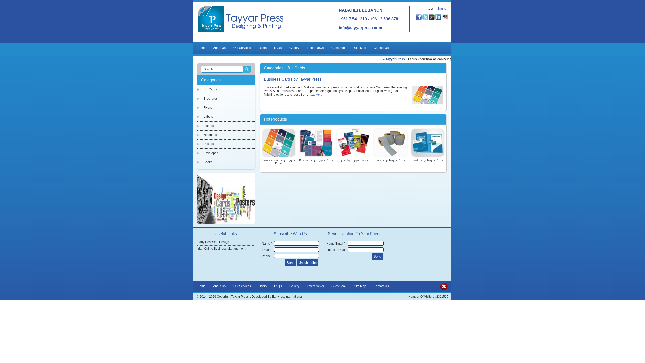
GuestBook (338, 48)
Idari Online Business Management (221, 248)
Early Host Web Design (213, 242)
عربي (430, 8)
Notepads (210, 135)
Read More (315, 94)
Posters (209, 144)
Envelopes (211, 153)
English (442, 8)
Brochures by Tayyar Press (316, 160)
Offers (263, 48)
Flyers (208, 107)
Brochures (211, 98)
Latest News (315, 48)
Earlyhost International (287, 296)
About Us (219, 48)
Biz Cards (210, 89)
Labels (208, 116)
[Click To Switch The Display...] (444, 289)
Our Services (242, 48)
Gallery (294, 48)
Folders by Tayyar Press (428, 160)
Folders (209, 126)
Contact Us (381, 48)
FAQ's (278, 48)
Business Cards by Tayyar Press (293, 79)
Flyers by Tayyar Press (353, 160)
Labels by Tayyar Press (390, 160)
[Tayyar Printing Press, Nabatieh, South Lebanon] (241, 32)
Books (208, 162)
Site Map (360, 48)
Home (201, 48)
